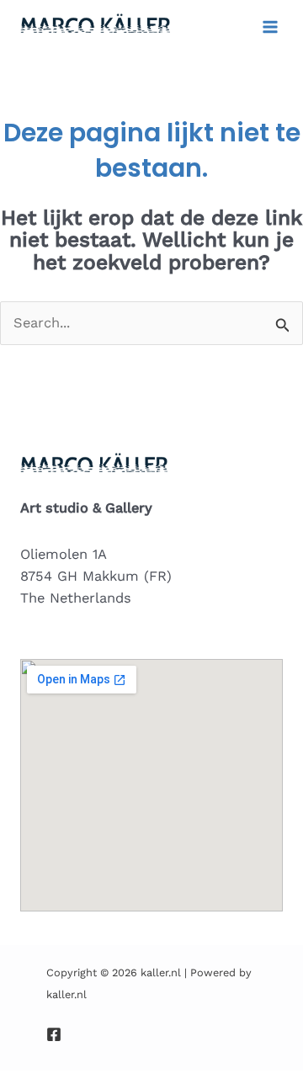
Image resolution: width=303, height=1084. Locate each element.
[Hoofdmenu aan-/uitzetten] (270, 27)
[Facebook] (53, 1034)
